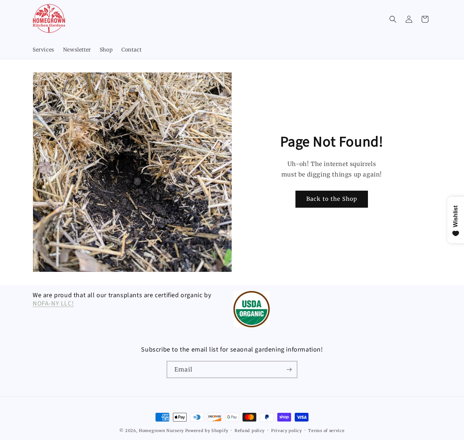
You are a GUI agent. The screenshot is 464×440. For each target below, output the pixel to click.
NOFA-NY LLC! (53, 303)
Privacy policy (286, 430)
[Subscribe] (289, 369)
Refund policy (250, 430)
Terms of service (326, 430)
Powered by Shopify (206, 430)
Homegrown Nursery (161, 430)
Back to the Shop (331, 198)
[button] (393, 19)
